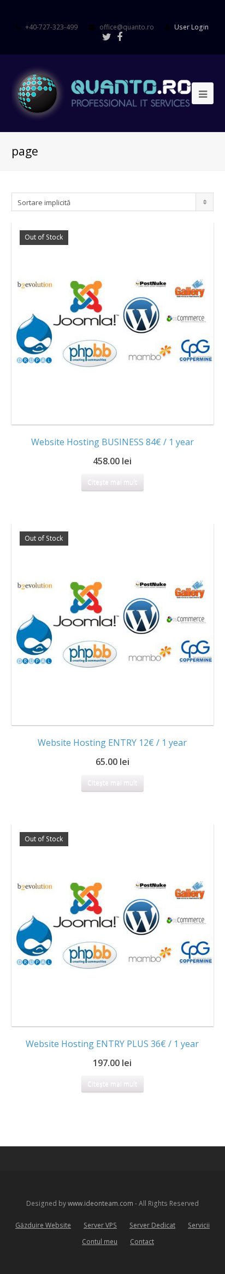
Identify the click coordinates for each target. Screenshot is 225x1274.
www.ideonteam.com (100, 1203)
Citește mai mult (112, 482)
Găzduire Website (43, 1225)
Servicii (199, 1225)
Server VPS (100, 1225)
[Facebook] (119, 36)
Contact (142, 1241)
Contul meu (99, 1241)
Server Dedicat (152, 1225)
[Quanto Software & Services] (112, 93)
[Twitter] (106, 36)
